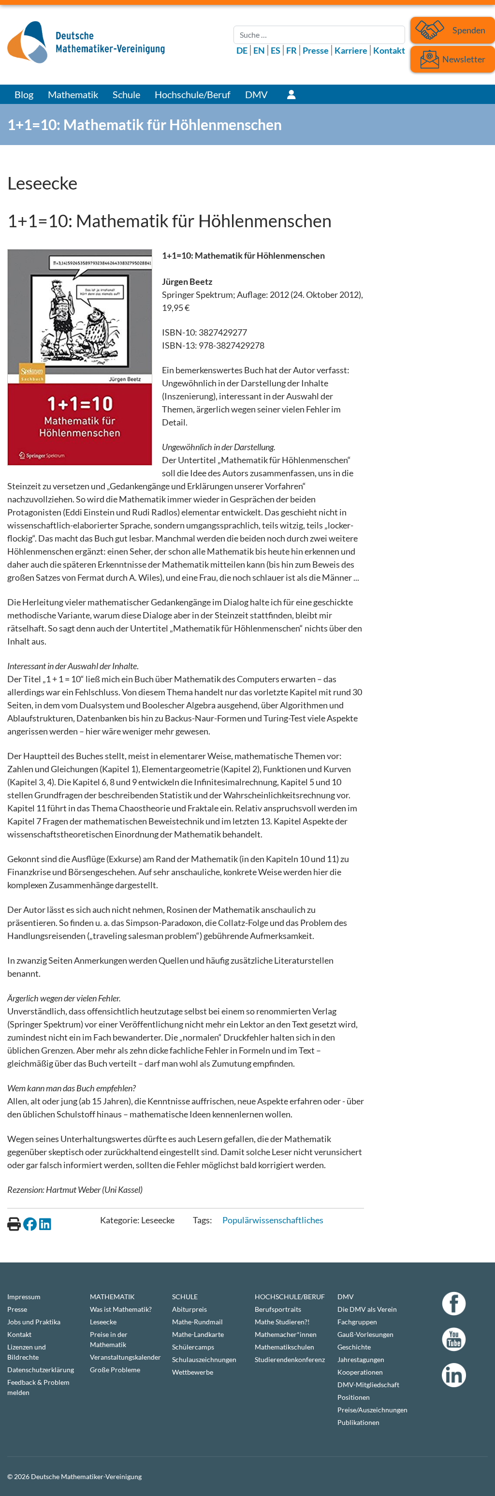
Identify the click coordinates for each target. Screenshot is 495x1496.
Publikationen (358, 1422)
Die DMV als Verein (367, 1309)
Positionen (353, 1397)
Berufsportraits (278, 1309)
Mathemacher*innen (286, 1334)
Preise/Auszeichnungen (371, 1410)
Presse (316, 50)
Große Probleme (115, 1369)
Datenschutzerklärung (40, 1369)
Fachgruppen (357, 1322)
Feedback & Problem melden (38, 1387)
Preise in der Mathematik (109, 1339)
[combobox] (319, 35)
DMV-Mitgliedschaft (368, 1384)
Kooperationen (360, 1372)
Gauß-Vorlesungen (365, 1334)
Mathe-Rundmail (197, 1322)
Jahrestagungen (360, 1359)
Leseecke (103, 1322)
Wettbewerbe (192, 1372)
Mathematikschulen (284, 1347)
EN (259, 50)
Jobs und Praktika (33, 1322)
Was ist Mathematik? (121, 1309)
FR (291, 50)
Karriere (351, 50)
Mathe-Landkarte (198, 1334)
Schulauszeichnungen (204, 1359)
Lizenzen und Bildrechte (26, 1352)
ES (275, 50)
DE (242, 50)
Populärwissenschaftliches (272, 1220)
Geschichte (354, 1347)
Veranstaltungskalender (124, 1357)
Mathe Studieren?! (282, 1322)
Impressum (24, 1296)
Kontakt (389, 50)
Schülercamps (193, 1347)
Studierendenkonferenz (289, 1359)
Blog (24, 94)
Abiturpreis (189, 1309)
